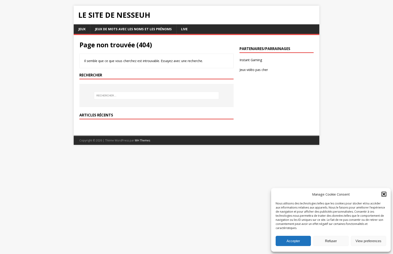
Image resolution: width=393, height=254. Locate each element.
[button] (384, 194)
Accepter (293, 241)
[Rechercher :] (156, 95)
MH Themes (142, 140)
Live (184, 29)
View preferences (368, 241)
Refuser (331, 241)
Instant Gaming (250, 60)
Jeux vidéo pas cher (253, 70)
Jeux (82, 29)
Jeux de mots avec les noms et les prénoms (133, 29)
